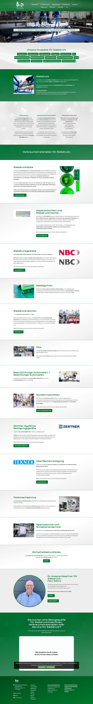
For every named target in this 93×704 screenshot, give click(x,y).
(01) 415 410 (18, 693)
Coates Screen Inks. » (20, 195)
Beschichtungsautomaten (22, 57)
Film (74, 54)
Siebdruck (35, 4)
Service (52, 7)
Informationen (50, 667)
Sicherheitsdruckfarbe (68, 61)
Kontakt (60, 7)
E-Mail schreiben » (53, 601)
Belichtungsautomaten (37, 57)
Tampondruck (45, 4)
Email (16, 695)
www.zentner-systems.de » (21, 445)
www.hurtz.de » (18, 331)
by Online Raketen (18, 697)
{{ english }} (33, 699)
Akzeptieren (42, 667)
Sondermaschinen (51, 57)
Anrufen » (51, 595)
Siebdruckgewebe (45, 54)
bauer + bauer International (19, 5)
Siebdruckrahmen (66, 54)
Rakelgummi (55, 54)
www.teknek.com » (42, 482)
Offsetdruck (66, 4)
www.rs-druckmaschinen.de (44, 410)
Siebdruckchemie (33, 54)
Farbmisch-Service (36, 61)
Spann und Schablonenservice (52, 61)
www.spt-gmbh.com (42, 235)
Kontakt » (46, 561)
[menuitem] (35, 4)
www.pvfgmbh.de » (19, 270)
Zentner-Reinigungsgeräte (65, 57)
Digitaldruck (56, 4)
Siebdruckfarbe (22, 54)
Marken (74, 4)
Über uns (44, 7)
